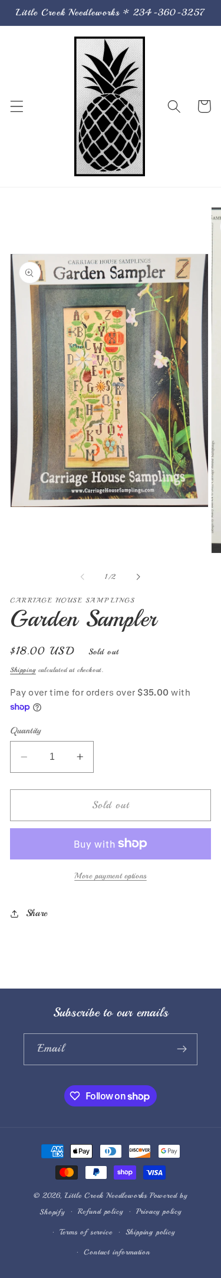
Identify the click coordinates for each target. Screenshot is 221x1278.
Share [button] (37, 913)
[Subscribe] (182, 1049)
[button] (17, 106)
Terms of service (86, 1232)
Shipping (22, 670)
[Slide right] (138, 576)
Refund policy (100, 1211)
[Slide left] (82, 576)
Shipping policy (150, 1232)
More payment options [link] (110, 876)
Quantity (25, 730)
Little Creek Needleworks (106, 1195)
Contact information (117, 1252)
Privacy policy (159, 1211)
